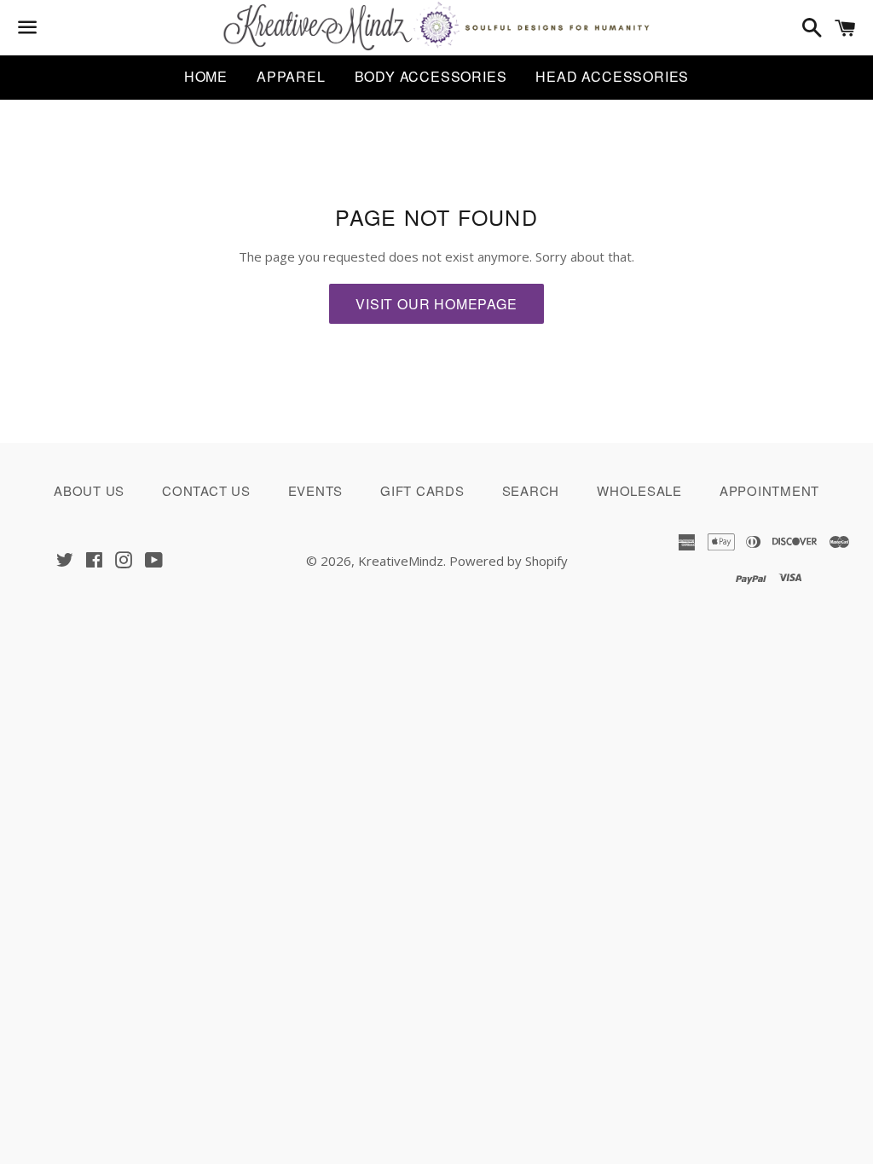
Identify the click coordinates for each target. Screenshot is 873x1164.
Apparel (291, 76)
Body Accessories (431, 76)
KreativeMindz (400, 560)
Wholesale (639, 490)
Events (316, 490)
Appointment (769, 490)
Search (531, 490)
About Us (89, 490)
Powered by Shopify (508, 560)
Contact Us (206, 490)
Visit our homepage (436, 304)
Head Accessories (612, 76)
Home (206, 76)
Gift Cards (422, 490)
